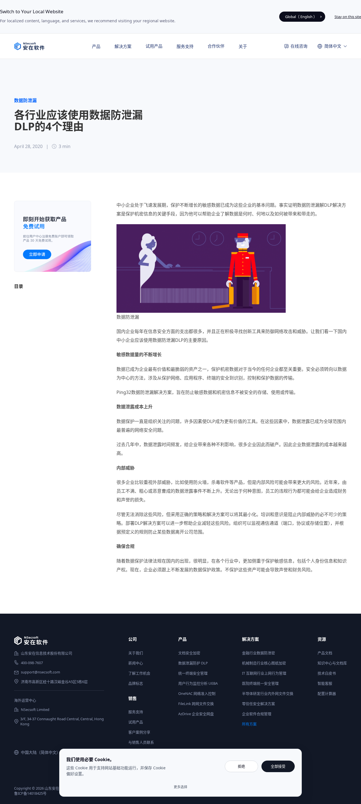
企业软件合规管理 (256, 713)
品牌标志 (135, 683)
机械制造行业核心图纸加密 (264, 663)
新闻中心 (135, 663)
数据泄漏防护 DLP (193, 663)
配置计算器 (327, 693)
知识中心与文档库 (332, 663)
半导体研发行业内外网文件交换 (267, 693)
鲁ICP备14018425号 (30, 793)
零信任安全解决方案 (258, 703)
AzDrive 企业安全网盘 (196, 713)
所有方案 (249, 723)
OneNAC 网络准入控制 (196, 693)
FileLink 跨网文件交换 (196, 703)
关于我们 (135, 652)
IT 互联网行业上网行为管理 (264, 673)
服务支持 (135, 711)
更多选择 (180, 787)
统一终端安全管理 (193, 673)
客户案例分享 (139, 732)
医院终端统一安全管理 (260, 683)
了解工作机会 (139, 673)
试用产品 (154, 46)
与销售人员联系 (141, 742)
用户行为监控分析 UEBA (198, 683)
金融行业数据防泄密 (258, 652)
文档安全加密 (189, 652)
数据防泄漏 (25, 100)
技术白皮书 (327, 673)
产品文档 (325, 652)
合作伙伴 (216, 46)
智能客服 (325, 683)
